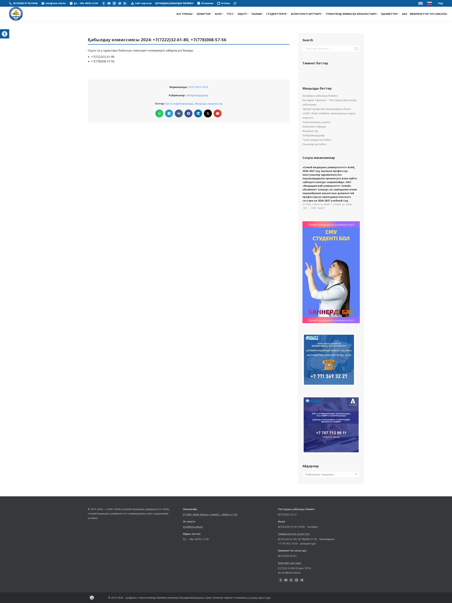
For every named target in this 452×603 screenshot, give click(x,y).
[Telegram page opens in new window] (119, 3)
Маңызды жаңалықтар (208, 103)
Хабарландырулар (197, 95)
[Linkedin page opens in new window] (125, 3)
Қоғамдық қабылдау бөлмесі (320, 95)
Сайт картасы (143, 3)
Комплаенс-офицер (314, 126)
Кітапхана (207, 3)
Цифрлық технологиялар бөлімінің (146, 597)
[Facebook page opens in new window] (103, 3)
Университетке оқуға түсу (294, 533)
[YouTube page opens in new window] (109, 3)
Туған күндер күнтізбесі (316, 139)
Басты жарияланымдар (179, 103)
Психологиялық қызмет (316, 122)
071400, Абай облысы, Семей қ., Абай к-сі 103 (210, 514)
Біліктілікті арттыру (289, 563)
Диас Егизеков (214, 597)
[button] (4, 33)
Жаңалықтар (310, 131)
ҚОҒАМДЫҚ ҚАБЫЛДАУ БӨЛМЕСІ (174, 3)
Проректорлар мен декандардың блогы (326, 109)
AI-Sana (225, 3)
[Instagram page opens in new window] (114, 3)
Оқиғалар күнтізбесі (314, 144)
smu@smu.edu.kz (56, 3)
